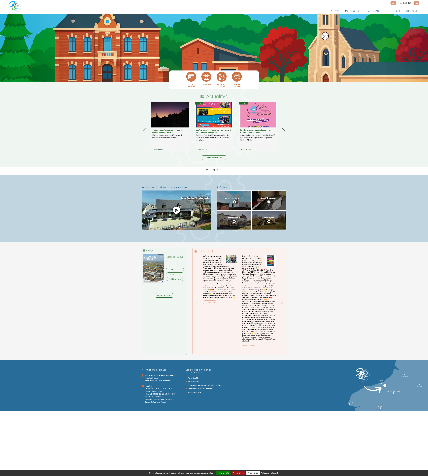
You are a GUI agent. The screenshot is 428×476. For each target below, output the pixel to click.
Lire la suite (158, 149)
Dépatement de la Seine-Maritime (200, 389)
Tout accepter (223, 473)
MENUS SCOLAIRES (237, 85)
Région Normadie (194, 392)
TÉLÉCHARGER (175, 279)
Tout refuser (239, 473)
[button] (283, 130)
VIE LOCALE (374, 11)
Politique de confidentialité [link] (270, 473)
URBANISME (206, 84)
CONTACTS (411, 11)
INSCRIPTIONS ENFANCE (221, 85)
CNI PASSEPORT (191, 85)
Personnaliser (252, 473)
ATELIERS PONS (392, 11)
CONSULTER (175, 274)
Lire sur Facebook (210, 302)
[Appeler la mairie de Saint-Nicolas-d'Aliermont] (416, 3)
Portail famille (193, 378)
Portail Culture (193, 381)
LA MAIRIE (335, 11)
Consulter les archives (164, 295)
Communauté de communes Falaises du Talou (205, 385)
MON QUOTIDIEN (353, 11)
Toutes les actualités (214, 157)
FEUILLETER (175, 269)
